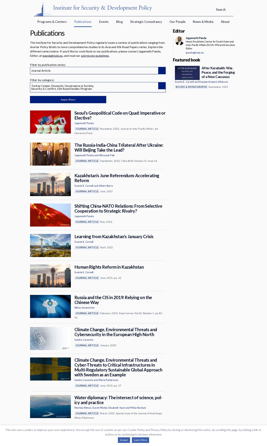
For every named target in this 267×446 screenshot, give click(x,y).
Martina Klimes (82, 407)
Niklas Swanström (84, 307)
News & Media (203, 22)
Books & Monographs (191, 86)
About (225, 22)
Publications (83, 22)
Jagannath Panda (84, 123)
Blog (119, 22)
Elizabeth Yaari (116, 407)
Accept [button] (124, 440)
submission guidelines (95, 55)
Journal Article (87, 128)
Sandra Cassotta (83, 339)
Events (104, 22)
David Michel (99, 407)
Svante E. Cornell (84, 185)
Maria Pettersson (108, 380)
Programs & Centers (52, 22)
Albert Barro (106, 185)
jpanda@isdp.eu (53, 55)
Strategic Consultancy (146, 22)
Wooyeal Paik (107, 155)
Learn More (140, 440)
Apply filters (68, 99)
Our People (177, 22)
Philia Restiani (138, 407)
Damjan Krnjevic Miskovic (213, 81)
